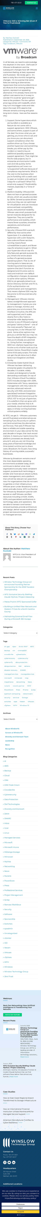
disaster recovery (10, 670)
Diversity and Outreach (14, 809)
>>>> (5, 1103)
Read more (24, 1057)
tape (15, 701)
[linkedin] (13, 1162)
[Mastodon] (26, 534)
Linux (6, 833)
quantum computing (12, 694)
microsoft (8, 678)
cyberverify (8, 662)
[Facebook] (7, 534)
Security (7, 909)
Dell (20, 666)
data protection (21, 662)
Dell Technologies (12, 804)
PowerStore (8, 690)
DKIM (6, 814)
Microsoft (8, 842)
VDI (6, 943)
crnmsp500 (22, 650)
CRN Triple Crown (12, 785)
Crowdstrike (9, 790)
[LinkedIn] (22, 534)
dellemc (27, 666)
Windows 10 (24, 705)
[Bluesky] (15, 534)
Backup (7, 771)
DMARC (23, 670)
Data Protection (11, 799)
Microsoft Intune (11, 847)
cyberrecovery (9, 658)
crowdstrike (8, 654)
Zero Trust (8, 976)
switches (7, 701)
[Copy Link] (33, 537)
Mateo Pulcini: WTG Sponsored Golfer (20, 602)
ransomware (27, 694)
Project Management (13, 895)
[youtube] (9, 1162)
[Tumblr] (11, 537)
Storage (25, 698)
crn (14, 650)
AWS (32, 647)
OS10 (29, 686)
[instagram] (5, 1162)
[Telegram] (34, 534)
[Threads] (7, 537)
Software (8, 914)
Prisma (25, 690)
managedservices (27, 674)
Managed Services (12, 838)
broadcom (11, 44)
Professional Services (13, 890)
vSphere (7, 705)
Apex (14, 647)
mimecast (18, 678)
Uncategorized (10, 933)
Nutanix (7, 876)
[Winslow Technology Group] (8, 7)
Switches (8, 924)
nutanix (7, 686)
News (30, 682)
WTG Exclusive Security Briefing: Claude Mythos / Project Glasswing (19, 1067)
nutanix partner (18, 686)
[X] (11, 534)
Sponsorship (9, 919)
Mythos (7, 862)
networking (20, 682)
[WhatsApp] (30, 534)
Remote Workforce (12, 905)
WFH (15, 705)
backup (7, 650)
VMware (15, 42)
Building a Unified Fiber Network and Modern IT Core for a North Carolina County (20, 609)
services (16, 698)
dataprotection (10, 666)
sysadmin (8, 929)
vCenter (7, 938)
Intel (6, 828)
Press (18, 690)
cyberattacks (21, 654)
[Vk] (20, 537)
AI (5, 761)
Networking (9, 866)
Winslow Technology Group (16, 972)
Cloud (6, 775)
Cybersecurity (10, 795)
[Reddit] (19, 534)
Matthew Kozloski (12, 38)
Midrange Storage (12, 852)
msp (26, 678)
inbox (6, 823)
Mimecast (8, 857)
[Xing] (24, 537)
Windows (8, 967)
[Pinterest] (16, 537)
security (7, 698)
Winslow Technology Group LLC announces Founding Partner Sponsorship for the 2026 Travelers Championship (29, 1032)
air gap (7, 647)
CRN (6, 780)
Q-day (33, 690)
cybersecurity (23, 658)
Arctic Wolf (23, 647)
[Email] (29, 537)
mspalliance (8, 682)
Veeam (22, 701)
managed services (11, 674)
